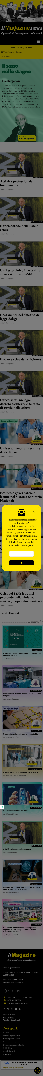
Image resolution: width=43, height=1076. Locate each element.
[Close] (34, 511)
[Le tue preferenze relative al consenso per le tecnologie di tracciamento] (2, 807)
